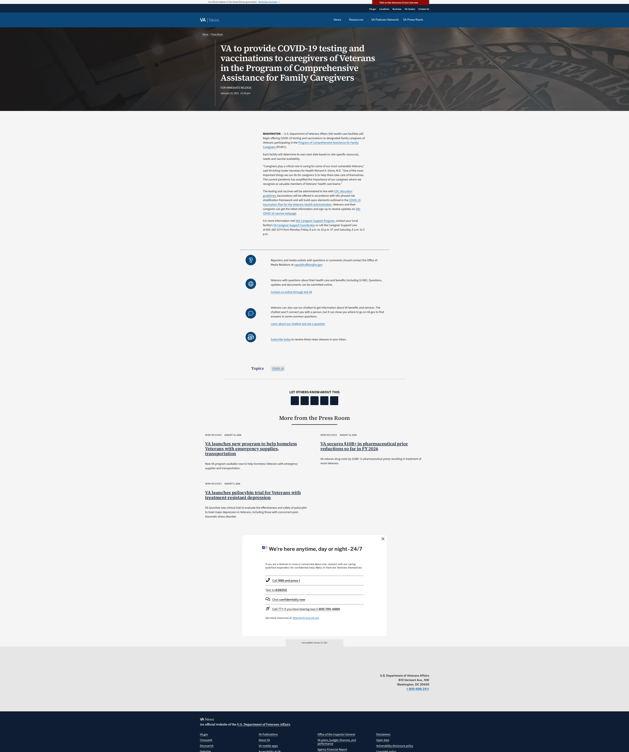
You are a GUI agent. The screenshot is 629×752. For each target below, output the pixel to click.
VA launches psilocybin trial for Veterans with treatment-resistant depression (253, 494)
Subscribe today (281, 339)
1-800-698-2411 (418, 689)
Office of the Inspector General (336, 734)
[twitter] (395, 669)
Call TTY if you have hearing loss (306, 609)
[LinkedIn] (324, 400)
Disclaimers (383, 734)
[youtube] (389, 669)
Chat (288, 599)
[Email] (334, 400)
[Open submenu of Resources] (365, 20)
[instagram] (414, 669)
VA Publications (268, 734)
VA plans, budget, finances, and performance (336, 742)
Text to (276, 590)
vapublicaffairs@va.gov (308, 265)
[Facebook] (295, 400)
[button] (428, 20)
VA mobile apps (268, 746)
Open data (382, 740)
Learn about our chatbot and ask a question (298, 324)
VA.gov (204, 734)
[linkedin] (421, 669)
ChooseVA (206, 740)
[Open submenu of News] (343, 20)
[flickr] (427, 669)
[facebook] (408, 669)
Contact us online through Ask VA (291, 292)
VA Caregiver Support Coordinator (294, 225)
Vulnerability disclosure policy (394, 746)
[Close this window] (383, 538)
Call (286, 580)
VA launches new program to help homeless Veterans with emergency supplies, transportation (251, 449)
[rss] (402, 669)
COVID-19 (278, 369)
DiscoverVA (206, 746)
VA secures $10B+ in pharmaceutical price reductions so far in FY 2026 (364, 446)
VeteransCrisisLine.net (305, 617)
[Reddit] (314, 400)
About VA (264, 740)
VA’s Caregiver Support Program (315, 221)
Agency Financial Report (332, 749)
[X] (305, 400)
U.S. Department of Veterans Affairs (263, 724)
